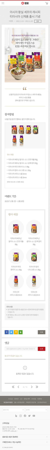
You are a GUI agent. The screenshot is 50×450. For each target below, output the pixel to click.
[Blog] (16, 415)
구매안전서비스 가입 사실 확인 (11, 442)
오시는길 (10, 399)
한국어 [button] (28, 410)
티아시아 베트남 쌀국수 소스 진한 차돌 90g (16, 241)
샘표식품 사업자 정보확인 (10, 437)
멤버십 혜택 (27, 399)
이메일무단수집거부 (31, 402)
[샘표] (25, 3)
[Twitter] (29, 415)
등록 (41, 349)
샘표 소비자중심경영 (19, 402)
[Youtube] (33, 415)
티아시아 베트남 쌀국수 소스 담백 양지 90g (34, 241)
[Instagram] (20, 415)
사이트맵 (33, 399)
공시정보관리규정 (41, 402)
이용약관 (39, 399)
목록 (41, 332)
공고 (21, 399)
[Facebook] (25, 415)
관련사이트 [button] (6, 410)
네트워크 (16, 399)
